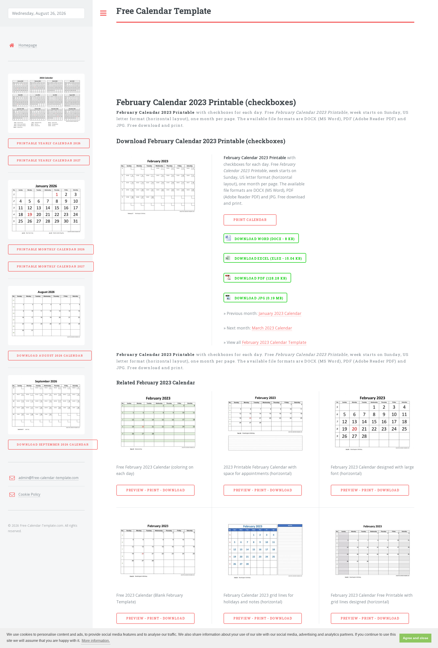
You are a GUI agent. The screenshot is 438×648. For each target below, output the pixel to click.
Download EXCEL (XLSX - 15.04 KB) (268, 258)
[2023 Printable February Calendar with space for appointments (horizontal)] (265, 423)
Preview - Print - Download (155, 490)
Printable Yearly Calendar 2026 (49, 143)
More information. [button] (96, 641)
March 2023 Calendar (272, 328)
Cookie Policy (29, 494)
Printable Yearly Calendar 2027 (49, 160)
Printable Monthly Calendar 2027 (51, 266)
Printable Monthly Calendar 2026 (51, 249)
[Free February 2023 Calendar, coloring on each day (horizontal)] (158, 423)
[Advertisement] (253, 57)
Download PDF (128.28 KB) (261, 278)
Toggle (103, 13)
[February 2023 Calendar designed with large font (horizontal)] (372, 423)
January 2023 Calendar (280, 313)
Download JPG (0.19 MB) (259, 298)
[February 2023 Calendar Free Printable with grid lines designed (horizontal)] (372, 551)
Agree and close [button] (415, 638)
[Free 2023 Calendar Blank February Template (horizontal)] (158, 551)
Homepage (27, 45)
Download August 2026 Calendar (50, 355)
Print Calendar (250, 220)
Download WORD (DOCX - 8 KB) (265, 239)
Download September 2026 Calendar (53, 444)
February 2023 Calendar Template (274, 342)
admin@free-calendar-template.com (48, 477)
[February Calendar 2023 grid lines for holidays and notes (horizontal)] (265, 551)
